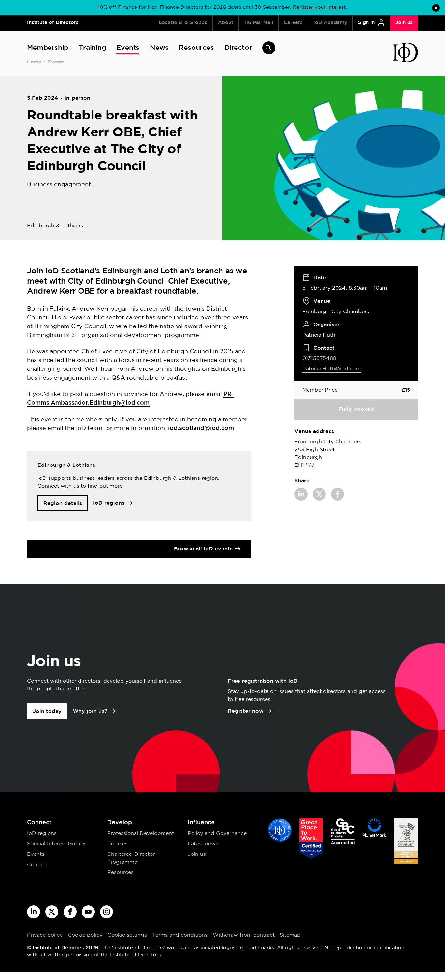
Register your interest (319, 7)
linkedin (33, 911)
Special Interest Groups (57, 843)
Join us (197, 854)
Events (56, 62)
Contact (37, 864)
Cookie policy (85, 935)
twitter (51, 911)
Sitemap (290, 935)
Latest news (203, 843)
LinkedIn (301, 494)
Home (34, 62)
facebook (70, 911)
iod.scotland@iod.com (201, 428)
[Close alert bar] (436, 8)
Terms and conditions (180, 935)
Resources (120, 872)
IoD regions (42, 833)
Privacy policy (45, 935)
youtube (88, 911)
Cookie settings (127, 935)
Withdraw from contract (244, 935)
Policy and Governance (217, 833)
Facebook (337, 494)
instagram (106, 911)
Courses (117, 843)
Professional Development (140, 833)
